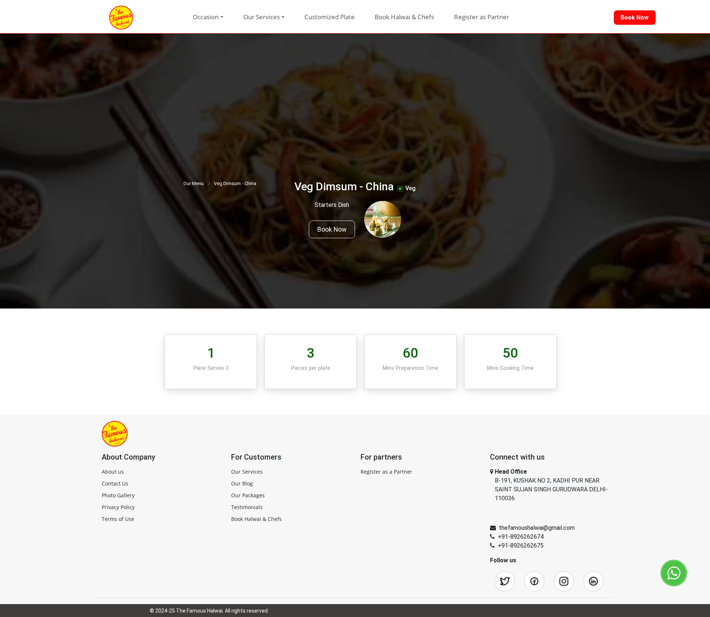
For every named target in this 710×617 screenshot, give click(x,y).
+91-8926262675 (521, 545)
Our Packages (248, 495)
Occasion (206, 17)
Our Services (247, 471)
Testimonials (247, 507)
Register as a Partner (386, 471)
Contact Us (115, 483)
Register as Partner (481, 17)
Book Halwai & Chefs (404, 17)
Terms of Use (118, 518)
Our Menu (193, 183)
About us (113, 471)
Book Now (331, 229)
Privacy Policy (118, 507)
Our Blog (242, 483)
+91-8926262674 (521, 536)
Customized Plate (329, 17)
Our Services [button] (261, 17)
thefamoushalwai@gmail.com (537, 527)
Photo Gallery (118, 495)
